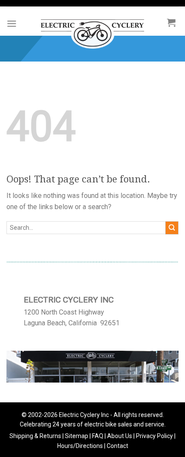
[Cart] (171, 22)
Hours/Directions (80, 445)
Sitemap (76, 435)
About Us (119, 435)
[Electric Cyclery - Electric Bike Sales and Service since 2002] (92, 30)
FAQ (97, 435)
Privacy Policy (154, 435)
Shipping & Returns (35, 435)
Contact (117, 445)
